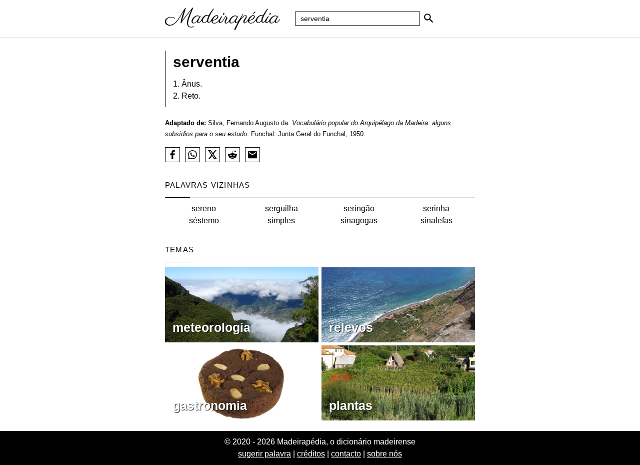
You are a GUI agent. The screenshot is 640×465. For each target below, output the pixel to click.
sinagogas (359, 220)
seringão (359, 208)
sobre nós (384, 453)
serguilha (281, 208)
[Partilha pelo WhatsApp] (192, 154)
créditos (311, 453)
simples (281, 220)
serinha (436, 208)
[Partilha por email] (252, 154)
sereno (204, 208)
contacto (346, 453)
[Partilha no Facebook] (172, 154)
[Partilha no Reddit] (232, 154)
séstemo (204, 220)
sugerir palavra (264, 453)
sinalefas (436, 220)
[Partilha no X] (212, 154)
